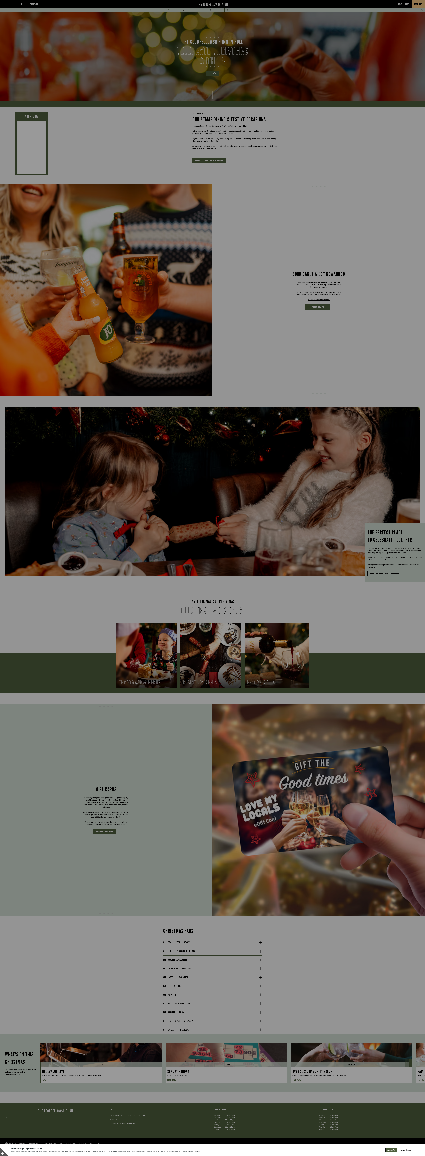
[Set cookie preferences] (4, 1151)
